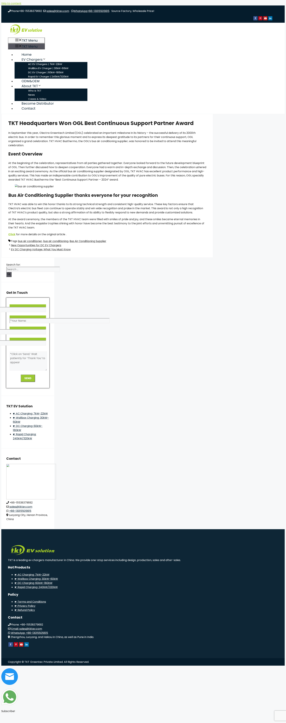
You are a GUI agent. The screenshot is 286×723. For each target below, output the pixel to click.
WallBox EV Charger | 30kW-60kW (48, 68)
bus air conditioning (55, 241)
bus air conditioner (30, 241)
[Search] (9, 274)
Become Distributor (38, 103)
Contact (28, 108)
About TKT (30, 86)
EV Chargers (32, 59)
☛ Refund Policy (25, 610)
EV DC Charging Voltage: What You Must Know (41, 249)
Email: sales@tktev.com (26, 629)
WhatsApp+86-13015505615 (91, 11)
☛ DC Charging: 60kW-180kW (33, 583)
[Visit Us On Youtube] (265, 20)
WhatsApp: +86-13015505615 (29, 633)
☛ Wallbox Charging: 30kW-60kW (36, 579)
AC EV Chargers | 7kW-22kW (45, 64)
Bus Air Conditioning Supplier (88, 241)
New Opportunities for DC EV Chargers (36, 245)
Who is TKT (34, 90)
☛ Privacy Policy (25, 606)
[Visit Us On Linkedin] (270, 20)
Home (27, 54)
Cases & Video (37, 99)
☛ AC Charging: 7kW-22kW (30, 413)
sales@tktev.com (58, 11)
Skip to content (11, 3)
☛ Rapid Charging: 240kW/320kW (36, 587)
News (31, 94)
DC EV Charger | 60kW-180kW (46, 72)
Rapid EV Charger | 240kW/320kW (48, 76)
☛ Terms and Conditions (30, 602)
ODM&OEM (31, 81)
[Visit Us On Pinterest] (260, 20)
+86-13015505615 (20, 511)
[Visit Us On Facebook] (255, 20)
